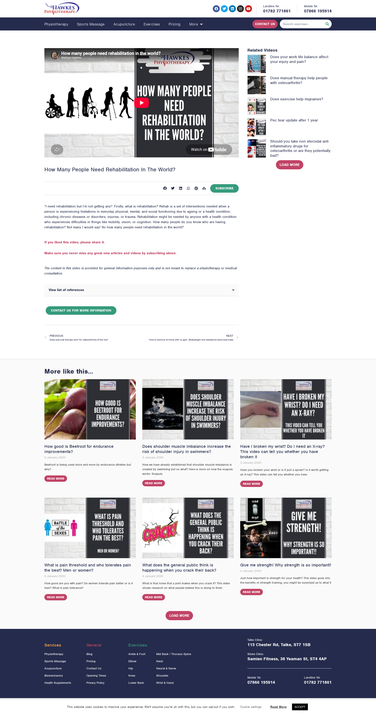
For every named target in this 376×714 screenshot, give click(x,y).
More (193, 24)
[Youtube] (248, 8)
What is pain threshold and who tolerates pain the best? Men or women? (87, 567)
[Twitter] (224, 8)
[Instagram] (240, 8)
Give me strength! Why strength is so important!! (285, 565)
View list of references (66, 290)
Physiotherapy (56, 24)
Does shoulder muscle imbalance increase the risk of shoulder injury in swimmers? (186, 449)
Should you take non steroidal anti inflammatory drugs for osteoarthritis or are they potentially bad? (300, 148)
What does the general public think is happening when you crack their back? (179, 567)
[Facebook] (216, 8)
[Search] (327, 24)
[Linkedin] (232, 8)
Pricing (175, 24)
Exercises (152, 24)
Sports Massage (91, 24)
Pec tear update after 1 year (294, 120)
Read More (55, 478)
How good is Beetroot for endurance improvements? (79, 449)
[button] (165, 188)
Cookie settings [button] (251, 707)
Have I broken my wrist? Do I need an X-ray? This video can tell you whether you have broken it (282, 452)
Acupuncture (124, 24)
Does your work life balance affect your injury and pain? (299, 59)
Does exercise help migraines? (296, 99)
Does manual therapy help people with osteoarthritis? (299, 80)
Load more (290, 165)
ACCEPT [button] (300, 707)
